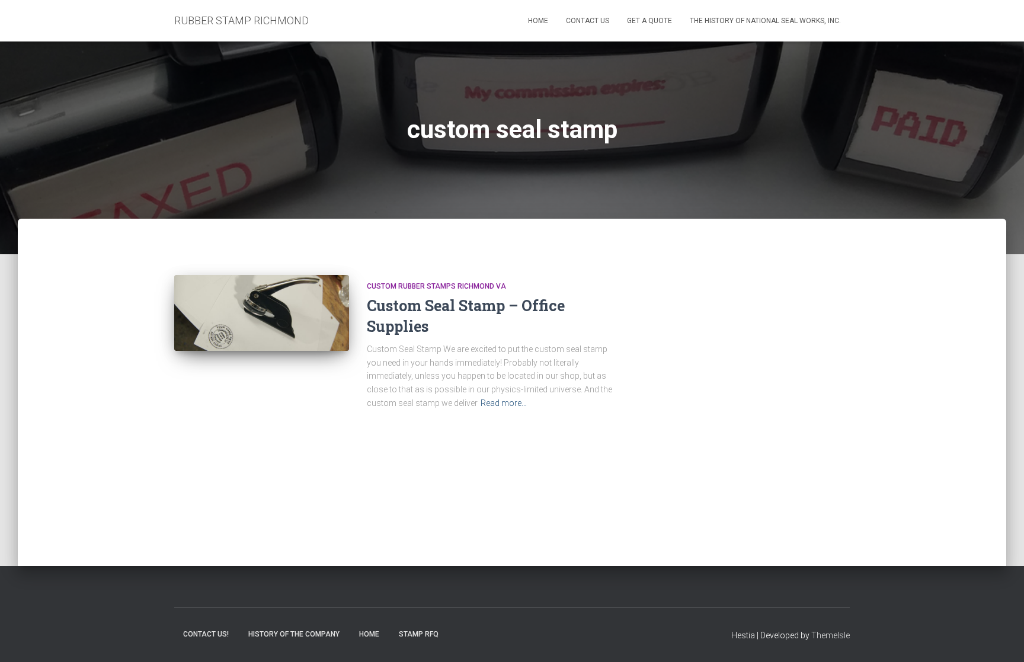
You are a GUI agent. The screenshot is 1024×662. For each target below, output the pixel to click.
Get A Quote (649, 21)
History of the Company (294, 634)
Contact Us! (206, 634)
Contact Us (587, 21)
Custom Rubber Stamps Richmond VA (436, 286)
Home (538, 21)
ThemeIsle (830, 635)
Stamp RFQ (419, 634)
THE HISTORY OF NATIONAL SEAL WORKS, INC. (765, 21)
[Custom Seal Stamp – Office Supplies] (261, 313)
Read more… (504, 403)
